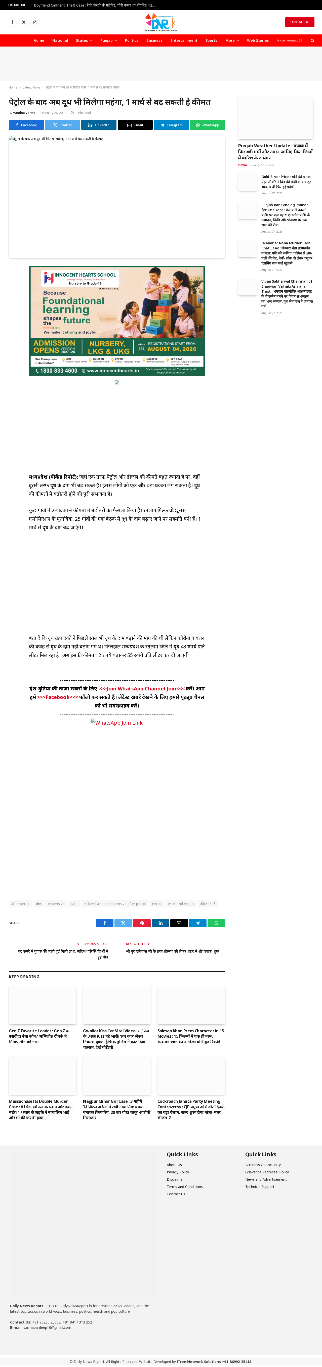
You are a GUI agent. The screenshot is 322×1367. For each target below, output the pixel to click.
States (82, 40)
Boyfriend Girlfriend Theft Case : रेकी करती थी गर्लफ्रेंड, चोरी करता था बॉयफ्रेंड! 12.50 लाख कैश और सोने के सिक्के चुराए (97, 5)
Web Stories (258, 40)
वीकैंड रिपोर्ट (207, 903)
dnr (39, 903)
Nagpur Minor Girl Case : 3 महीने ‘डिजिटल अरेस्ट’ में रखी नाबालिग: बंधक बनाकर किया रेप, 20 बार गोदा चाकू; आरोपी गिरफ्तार (116, 1109)
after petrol (20, 903)
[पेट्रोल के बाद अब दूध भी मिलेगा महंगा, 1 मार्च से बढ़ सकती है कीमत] (117, 197)
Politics (131, 40)
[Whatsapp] (51, 1341)
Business (154, 40)
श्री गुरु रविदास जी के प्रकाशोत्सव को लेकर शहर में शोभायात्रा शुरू (172, 951)
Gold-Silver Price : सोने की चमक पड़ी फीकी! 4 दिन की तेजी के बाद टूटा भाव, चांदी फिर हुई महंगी (286, 181)
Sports (211, 40)
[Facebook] (16, 1341)
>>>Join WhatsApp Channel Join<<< (142, 688)
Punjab (106, 40)
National (60, 40)
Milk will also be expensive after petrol (115, 903)
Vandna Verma (24, 113)
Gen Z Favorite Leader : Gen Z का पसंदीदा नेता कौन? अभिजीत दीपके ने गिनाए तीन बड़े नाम (40, 1036)
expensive (56, 903)
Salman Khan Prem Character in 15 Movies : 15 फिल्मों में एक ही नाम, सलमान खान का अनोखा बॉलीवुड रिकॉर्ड (190, 1036)
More (230, 40)
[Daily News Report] (161, 22)
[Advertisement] (161, 63)
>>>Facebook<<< (58, 697)
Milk (74, 903)
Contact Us (300, 22)
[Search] (312, 40)
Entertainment (184, 40)
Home (39, 40)
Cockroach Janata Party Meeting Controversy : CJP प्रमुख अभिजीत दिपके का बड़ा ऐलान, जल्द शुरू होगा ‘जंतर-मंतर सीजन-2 (191, 1109)
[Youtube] (33, 1341)
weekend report (181, 903)
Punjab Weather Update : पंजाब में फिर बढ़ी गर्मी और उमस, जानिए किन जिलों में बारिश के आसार (275, 152)
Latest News (32, 87)
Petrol (157, 903)
